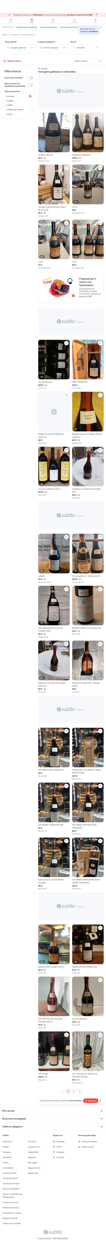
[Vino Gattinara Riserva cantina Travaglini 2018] (54, 612)
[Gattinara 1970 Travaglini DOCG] (54, 949)
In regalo (9, 100)
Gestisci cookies (10, 1173)
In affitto (9, 105)
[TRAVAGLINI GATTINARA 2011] (88, 949)
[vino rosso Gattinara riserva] (54, 473)
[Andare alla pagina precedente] (62, 1091)
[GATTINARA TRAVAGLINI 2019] (54, 808)
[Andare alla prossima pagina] (80, 1091)
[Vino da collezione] (88, 1002)
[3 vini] (88, 244)
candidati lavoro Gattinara (26, 27)
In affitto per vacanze (14, 109)
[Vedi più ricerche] (101, 27)
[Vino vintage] (54, 1057)
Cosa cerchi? (11, 42)
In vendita (10, 96)
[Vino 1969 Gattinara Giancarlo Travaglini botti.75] (54, 1002)
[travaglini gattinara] (54, 137)
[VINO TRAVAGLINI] (88, 365)
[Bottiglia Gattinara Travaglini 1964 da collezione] (88, 418)
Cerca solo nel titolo (13, 77)
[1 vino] (88, 191)
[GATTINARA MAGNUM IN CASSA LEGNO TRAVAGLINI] (88, 863)
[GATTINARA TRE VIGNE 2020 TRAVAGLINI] (88, 808)
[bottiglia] (54, 558)
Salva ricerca (14, 61)
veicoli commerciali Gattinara (72, 27)
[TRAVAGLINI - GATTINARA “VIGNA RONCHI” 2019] (88, 754)
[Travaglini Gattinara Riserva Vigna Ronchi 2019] (54, 191)
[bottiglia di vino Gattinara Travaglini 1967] (88, 473)
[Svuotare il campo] (32, 47)
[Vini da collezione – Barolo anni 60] (88, 558)
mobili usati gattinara (48, 27)
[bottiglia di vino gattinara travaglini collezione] (54, 667)
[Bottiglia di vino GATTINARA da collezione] (54, 418)
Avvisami (92, 1100)
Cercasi (9, 114)
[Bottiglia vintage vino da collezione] (88, 612)
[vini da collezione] (54, 365)
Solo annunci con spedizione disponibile (14, 84)
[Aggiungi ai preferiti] (66, 116)
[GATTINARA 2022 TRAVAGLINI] (54, 754)
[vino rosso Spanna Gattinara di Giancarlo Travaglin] (88, 1057)
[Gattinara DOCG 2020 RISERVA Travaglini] (54, 863)
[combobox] (20, 47)
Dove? (73, 42)
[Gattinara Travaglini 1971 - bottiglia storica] (88, 667)
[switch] (30, 77)
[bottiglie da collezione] (88, 137)
